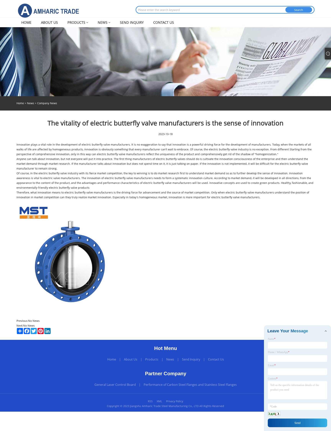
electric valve (51, 178)
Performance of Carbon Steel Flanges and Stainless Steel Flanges (190, 385)
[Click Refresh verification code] (274, 414)
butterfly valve (101, 144)
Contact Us (216, 359)
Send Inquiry (191, 359)
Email (272, 365)
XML (159, 401)
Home (111, 359)
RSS (150, 401)
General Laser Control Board (115, 385)
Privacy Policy (174, 401)
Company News (47, 103)
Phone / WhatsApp (278, 352)
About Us (130, 359)
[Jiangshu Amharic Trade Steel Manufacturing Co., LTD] (51, 10)
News (30, 103)
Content (273, 378)
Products (151, 359)
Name (271, 339)
